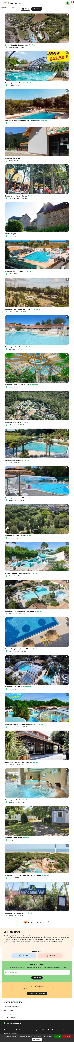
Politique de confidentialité (50, 1030)
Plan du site (22, 1030)
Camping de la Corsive (13, 422)
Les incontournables (11, 1007)
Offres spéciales (10, 1017)
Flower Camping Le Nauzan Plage (17, 573)
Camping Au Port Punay (14, 347)
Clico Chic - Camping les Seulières (18, 762)
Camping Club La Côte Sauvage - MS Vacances (23, 875)
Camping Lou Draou (12, 158)
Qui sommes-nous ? (10, 1030)
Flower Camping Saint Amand (16, 45)
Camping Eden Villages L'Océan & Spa (19, 611)
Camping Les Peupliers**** (15, 271)
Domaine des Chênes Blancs (16, 196)
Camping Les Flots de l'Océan (16, 498)
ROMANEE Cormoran (13, 460)
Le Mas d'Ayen (10, 234)
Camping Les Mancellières (15, 913)
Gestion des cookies (10, 1033)
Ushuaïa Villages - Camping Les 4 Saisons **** (22, 121)
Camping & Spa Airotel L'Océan (17, 385)
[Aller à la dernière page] (49, 921)
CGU (62, 1030)
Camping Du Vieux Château (15, 536)
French (72, 2)
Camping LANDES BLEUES (14, 83)
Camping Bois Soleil (12, 800)
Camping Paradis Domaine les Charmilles (20, 724)
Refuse (67, 1036)
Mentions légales (34, 1030)
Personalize (37, 1039)
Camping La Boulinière (13, 687)
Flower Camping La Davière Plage (17, 649)
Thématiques (8, 1014)
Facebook (25, 956)
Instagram (52, 956)
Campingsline (15, 3)
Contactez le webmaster (37, 993)
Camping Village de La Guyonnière (18, 309)
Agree (58, 1036)
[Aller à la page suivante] (46, 921)
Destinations (8, 1010)
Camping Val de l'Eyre (13, 838)
